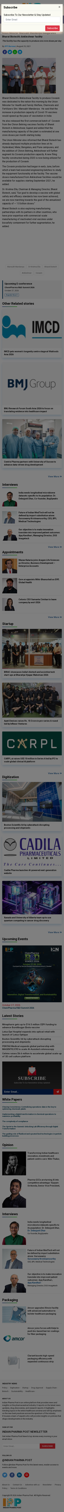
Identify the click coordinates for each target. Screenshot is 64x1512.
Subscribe (52, 28)
